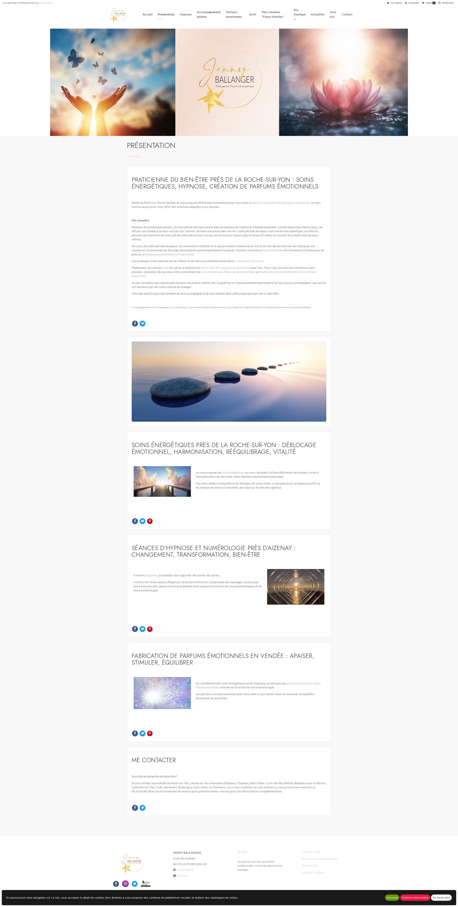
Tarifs (252, 14)
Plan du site (309, 865)
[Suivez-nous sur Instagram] (125, 883)
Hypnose (186, 14)
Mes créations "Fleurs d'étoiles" (273, 14)
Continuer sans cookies (415, 897)
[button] (446, 3)
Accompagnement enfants (209, 14)
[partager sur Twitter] (142, 323)
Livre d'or (333, 14)
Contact (347, 14)
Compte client (311, 851)
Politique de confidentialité (319, 858)
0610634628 (45, 2)
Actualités (317, 14)
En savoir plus (441, 897)
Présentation (166, 14)
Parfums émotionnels (234, 14)
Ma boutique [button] (300, 12)
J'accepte (392, 897)
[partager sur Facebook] (135, 323)
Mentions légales (313, 872)
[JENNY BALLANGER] (119, 14)
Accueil (147, 14)
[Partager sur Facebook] (116, 883)
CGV (243, 851)
